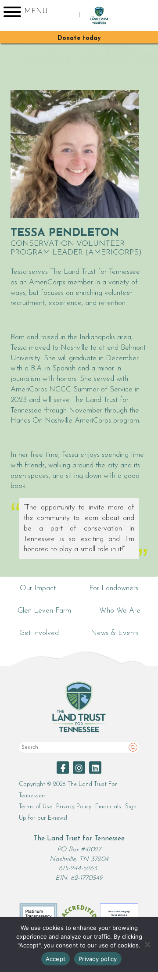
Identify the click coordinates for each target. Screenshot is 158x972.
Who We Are (119, 610)
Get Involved (39, 633)
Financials (108, 807)
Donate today (79, 38)
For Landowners (113, 588)
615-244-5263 (78, 868)
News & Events (115, 633)
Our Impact (38, 588)
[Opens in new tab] (63, 767)
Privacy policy (98, 958)
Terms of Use (35, 807)
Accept (56, 958)
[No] (147, 944)
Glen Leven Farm (44, 610)
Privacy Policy (73, 807)
